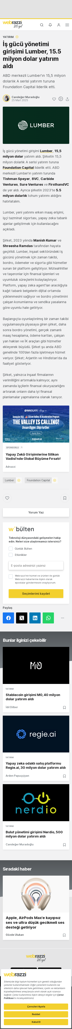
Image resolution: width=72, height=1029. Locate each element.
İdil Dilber (12, 707)
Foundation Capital (38, 480)
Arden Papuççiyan (17, 775)
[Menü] (67, 25)
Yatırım (8, 36)
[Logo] (13, 24)
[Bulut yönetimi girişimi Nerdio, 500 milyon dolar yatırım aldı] (36, 802)
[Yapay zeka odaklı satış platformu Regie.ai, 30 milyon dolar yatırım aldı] (36, 734)
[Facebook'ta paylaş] (9, 617)
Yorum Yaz (36, 512)
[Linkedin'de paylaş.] (36, 617)
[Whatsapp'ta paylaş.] (49, 617)
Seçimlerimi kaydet (36, 593)
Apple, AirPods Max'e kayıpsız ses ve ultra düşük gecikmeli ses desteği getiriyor (35, 922)
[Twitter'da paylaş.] (22, 617)
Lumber (9, 480)
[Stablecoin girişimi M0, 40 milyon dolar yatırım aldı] (36, 665)
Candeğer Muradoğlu (20, 844)
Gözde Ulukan (15, 934)
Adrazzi (11, 466)
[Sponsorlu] (36, 424)
